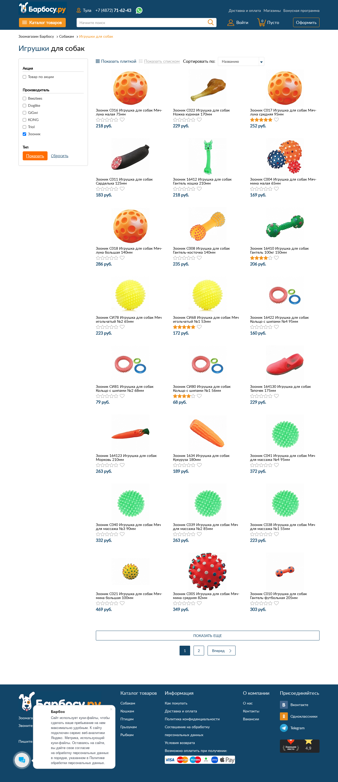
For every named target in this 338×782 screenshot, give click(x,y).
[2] (102, 120)
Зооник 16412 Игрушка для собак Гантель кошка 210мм (202, 181)
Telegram (297, 727)
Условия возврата (180, 742)
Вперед (218, 650)
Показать (35, 156)
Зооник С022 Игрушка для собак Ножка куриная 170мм (201, 112)
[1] (98, 120)
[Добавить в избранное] (122, 120)
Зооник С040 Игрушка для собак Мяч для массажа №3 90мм (128, 526)
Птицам (127, 718)
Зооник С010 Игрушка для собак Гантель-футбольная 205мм (278, 596)
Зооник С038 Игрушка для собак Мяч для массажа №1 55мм (282, 526)
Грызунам (128, 726)
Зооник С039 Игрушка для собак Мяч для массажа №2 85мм (205, 526)
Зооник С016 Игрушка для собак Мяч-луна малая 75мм (129, 112)
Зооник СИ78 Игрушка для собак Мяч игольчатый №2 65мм (129, 319)
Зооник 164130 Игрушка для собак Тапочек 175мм (280, 388)
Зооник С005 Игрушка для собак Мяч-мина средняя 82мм (206, 596)
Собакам (66, 36)
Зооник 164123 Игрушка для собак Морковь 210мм (126, 457)
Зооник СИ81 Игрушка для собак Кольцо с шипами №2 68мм (124, 388)
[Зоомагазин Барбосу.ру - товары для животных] (59, 701)
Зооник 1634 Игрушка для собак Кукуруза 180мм (201, 457)
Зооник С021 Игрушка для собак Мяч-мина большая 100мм (129, 596)
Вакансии (251, 718)
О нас (248, 703)
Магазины (272, 10)
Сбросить (59, 155)
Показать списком (162, 61)
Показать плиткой (118, 61)
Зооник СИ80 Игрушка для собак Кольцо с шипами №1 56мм (202, 388)
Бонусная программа (301, 10)
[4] (111, 120)
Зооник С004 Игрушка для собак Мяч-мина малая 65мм (283, 181)
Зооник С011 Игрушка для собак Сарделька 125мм (124, 181)
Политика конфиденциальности (192, 718)
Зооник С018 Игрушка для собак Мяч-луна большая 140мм (129, 250)
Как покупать (176, 703)
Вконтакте (299, 704)
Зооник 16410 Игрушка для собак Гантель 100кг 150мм (279, 250)
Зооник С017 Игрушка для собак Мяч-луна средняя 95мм (283, 112)
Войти (242, 22)
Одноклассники (303, 716)
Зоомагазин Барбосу (36, 36)
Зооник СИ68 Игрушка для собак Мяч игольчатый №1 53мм (206, 319)
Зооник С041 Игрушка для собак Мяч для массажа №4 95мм (282, 457)
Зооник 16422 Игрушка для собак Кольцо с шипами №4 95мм (279, 319)
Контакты (251, 710)
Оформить (306, 22)
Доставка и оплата (245, 10)
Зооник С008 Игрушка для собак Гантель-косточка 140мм (201, 250)
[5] (116, 120)
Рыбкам (127, 734)
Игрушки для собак (96, 36)
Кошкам (127, 710)
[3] (107, 120)
